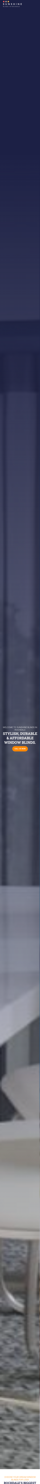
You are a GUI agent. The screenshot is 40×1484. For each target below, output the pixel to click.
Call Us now (20, 749)
